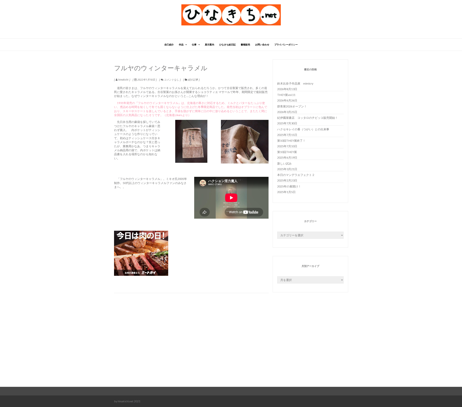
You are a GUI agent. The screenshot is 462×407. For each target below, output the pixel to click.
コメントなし (171, 79)
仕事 (194, 44)
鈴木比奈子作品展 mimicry (295, 83)
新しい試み (284, 163)
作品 (181, 44)
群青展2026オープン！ (292, 106)
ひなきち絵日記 (227, 44)
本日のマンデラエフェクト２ (296, 174)
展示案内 (209, 44)
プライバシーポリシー (286, 44)
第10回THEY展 (287, 152)
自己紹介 (169, 44)
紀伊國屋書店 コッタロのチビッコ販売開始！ (307, 117)
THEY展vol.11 (286, 94)
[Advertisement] (222, 348)
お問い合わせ (262, 44)
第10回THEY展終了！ (291, 140)
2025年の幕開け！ (289, 186)
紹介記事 (193, 79)
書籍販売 (245, 44)
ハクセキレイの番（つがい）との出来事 (303, 129)
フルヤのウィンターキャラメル (160, 68)
